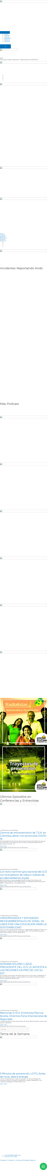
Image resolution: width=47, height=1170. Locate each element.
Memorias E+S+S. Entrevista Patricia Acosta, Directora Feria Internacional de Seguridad (23, 1016)
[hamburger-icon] (5, 32)
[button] (23, 58)
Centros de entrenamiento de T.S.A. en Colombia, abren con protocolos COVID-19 (23, 835)
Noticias (7, 37)
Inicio (6, 34)
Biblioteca (7, 38)
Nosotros (7, 41)
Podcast (7, 36)
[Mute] (2, 55)
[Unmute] (2, 56)
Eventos (7, 40)
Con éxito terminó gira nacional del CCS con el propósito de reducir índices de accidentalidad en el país (23, 874)
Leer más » (3, 846)
